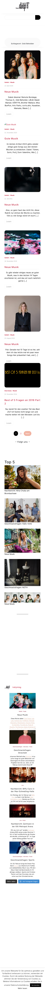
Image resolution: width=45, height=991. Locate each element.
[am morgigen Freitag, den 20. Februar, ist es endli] (22, 748)
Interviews (8, 391)
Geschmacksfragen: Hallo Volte (18, 524)
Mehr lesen (22, 988)
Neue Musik (11, 91)
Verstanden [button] (35, 985)
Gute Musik (11, 138)
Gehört (6, 82)
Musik (12, 82)
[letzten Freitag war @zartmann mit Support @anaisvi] (22, 822)
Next (28, 433)
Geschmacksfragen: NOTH (16, 587)
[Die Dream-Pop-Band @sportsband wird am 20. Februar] (22, 860)
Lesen (8, 114)
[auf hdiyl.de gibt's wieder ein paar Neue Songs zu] (22, 711)
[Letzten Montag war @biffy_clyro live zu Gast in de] (22, 785)
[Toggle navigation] (4, 22)
